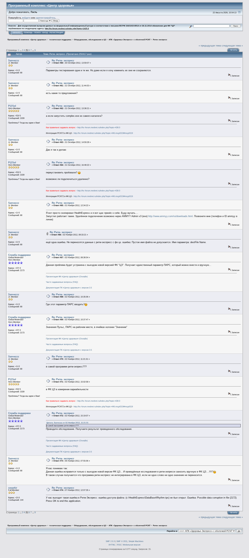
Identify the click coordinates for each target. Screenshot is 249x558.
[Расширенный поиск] (190, 26)
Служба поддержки (19, 255)
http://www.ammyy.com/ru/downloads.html (170, 216)
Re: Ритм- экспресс (63, 60)
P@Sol (12, 105)
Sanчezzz (13, 60)
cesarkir (12, 487)
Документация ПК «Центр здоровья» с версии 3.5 (69, 288)
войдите (26, 18)
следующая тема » (232, 45)
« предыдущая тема (210, 45)
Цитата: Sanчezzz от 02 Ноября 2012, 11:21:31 (67, 423)
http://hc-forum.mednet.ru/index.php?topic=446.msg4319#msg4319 (103, 133)
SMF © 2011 (121, 541)
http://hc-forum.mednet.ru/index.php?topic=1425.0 (67, 28)
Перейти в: (172, 531)
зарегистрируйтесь (45, 18)
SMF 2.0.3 (110, 541)
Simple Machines (136, 541)
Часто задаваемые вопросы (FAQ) (62, 282)
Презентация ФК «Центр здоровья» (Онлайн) (67, 276)
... (21, 50)
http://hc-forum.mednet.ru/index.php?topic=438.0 (98, 127)
